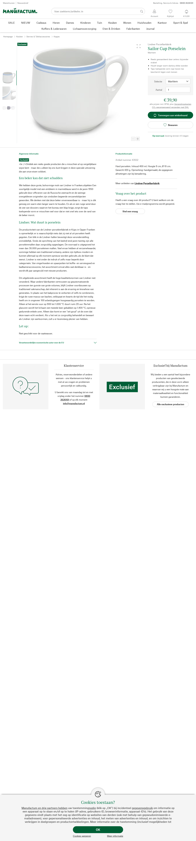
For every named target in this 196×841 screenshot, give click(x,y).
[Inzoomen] (138, 139)
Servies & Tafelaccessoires (38, 36)
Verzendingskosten (182, 104)
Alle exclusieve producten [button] (170, 404)
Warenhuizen (9, 3)
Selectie (158, 81)
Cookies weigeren (82, 836)
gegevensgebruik (142, 808)
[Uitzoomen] (133, 139)
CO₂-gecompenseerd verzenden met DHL (170, 107)
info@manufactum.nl (74, 403)
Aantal (159, 89)
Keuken (19, 36)
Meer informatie (115, 836)
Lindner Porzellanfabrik (147, 183)
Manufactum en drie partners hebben (44, 808)
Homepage (8, 36)
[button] (138, 46)
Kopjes (57, 36)
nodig (92, 808)
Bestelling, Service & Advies (173, 3)
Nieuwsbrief (22, 3)
